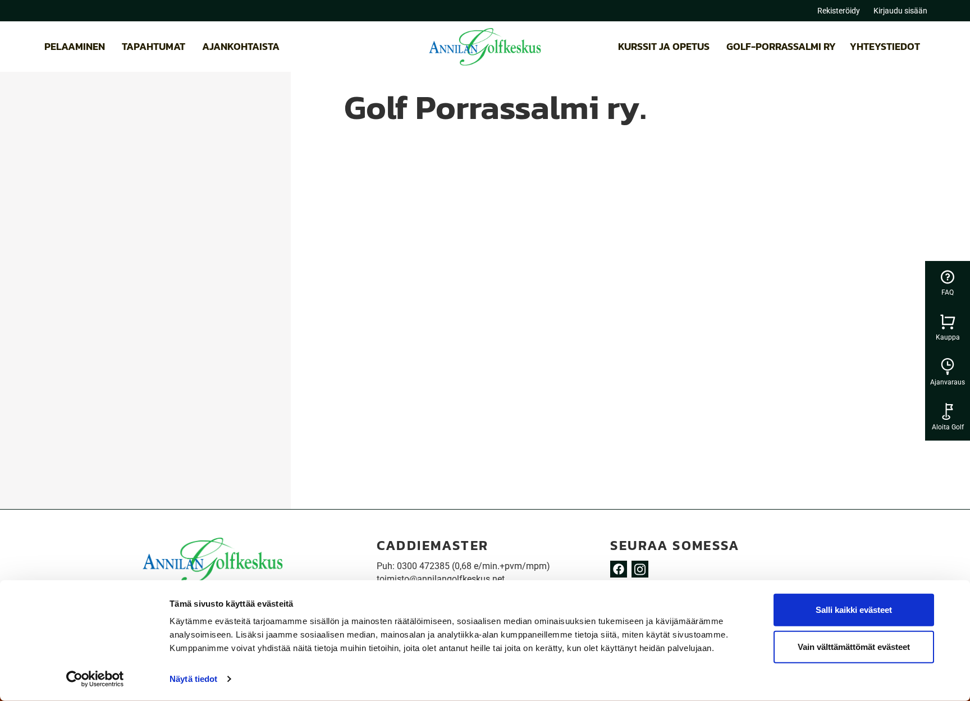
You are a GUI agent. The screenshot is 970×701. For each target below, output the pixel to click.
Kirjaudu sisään (900, 10)
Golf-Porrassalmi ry (781, 46)
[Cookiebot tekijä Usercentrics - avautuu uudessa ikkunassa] (95, 679)
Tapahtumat (153, 46)
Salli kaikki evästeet (854, 610)
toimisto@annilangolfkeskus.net (441, 579)
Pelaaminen (74, 46)
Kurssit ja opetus (664, 46)
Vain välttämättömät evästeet (854, 646)
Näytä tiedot (193, 679)
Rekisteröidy (838, 10)
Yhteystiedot (885, 46)
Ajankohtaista (241, 46)
